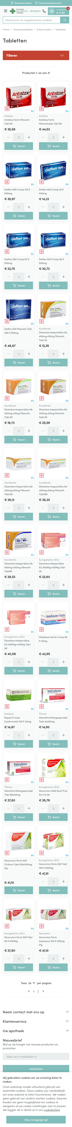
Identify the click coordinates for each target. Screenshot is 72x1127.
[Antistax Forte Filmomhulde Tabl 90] (53, 97)
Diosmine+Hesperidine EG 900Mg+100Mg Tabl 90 (17, 644)
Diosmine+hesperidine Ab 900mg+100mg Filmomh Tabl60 (18, 567)
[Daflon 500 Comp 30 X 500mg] (53, 170)
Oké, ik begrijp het (36, 1120)
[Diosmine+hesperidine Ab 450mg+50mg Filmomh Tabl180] (53, 463)
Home (6, 29)
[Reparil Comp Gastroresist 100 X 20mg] (18, 695)
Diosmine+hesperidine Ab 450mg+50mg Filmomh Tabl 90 (53, 413)
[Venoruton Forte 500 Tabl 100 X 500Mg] (53, 841)
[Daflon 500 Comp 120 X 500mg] (18, 170)
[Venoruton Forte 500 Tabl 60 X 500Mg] (18, 914)
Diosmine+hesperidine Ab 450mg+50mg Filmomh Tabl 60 (18, 413)
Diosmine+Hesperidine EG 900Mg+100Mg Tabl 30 (52, 567)
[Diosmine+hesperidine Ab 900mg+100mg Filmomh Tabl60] (18, 540)
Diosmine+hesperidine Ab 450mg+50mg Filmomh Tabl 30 (53, 336)
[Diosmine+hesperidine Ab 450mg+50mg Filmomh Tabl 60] (18, 386)
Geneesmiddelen (23, 29)
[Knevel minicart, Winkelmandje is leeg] (52, 11)
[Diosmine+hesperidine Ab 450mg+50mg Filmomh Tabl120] (18, 463)
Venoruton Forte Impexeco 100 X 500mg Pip (52, 941)
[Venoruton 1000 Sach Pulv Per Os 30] (53, 768)
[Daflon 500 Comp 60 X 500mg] (18, 240)
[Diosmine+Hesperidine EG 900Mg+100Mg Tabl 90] (18, 617)
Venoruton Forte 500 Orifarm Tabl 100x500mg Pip (18, 864)
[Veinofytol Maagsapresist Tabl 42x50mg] (53, 695)
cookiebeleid (52, 1110)
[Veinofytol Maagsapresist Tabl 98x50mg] (18, 768)
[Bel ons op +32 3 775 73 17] (44, 11)
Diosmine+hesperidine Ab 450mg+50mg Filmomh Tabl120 (18, 490)
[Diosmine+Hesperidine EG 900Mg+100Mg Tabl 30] (53, 540)
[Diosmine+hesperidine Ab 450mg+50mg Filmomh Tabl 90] (53, 386)
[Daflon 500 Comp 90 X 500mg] (53, 240)
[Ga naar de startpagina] (25, 11)
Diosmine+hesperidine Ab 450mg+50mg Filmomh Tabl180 (53, 490)
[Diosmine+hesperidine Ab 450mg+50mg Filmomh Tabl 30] (53, 309)
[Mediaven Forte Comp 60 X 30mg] (53, 617)
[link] (29, 991)
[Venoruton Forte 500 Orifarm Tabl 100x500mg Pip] (18, 841)
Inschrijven (36, 1069)
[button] (36, 55)
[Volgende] (42, 991)
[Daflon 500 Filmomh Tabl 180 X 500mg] (18, 309)
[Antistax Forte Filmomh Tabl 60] (18, 97)
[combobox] (31, 19)
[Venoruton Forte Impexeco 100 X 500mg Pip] (53, 914)
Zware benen (44, 29)
